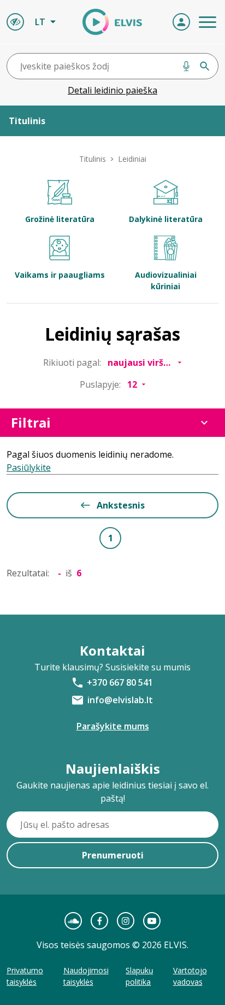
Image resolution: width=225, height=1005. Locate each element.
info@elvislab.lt (120, 700)
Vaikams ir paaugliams (60, 275)
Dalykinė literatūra (166, 219)
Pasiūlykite (29, 467)
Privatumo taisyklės (25, 976)
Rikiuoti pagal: (72, 363)
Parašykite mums (112, 726)
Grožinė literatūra (59, 219)
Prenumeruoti (113, 855)
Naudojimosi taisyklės (86, 976)
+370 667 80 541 (120, 682)
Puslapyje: (100, 384)
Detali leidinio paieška (112, 90)
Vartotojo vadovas (190, 976)
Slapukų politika (139, 976)
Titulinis (92, 159)
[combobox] (112, 66)
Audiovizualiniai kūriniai (166, 280)
